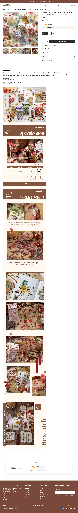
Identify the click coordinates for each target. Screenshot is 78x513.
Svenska (4, 505)
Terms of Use (68, 495)
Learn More (5, 499)
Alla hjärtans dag (10, 9)
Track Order (27, 490)
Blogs (41, 490)
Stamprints (8, 508)
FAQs (26, 496)
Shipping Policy (43, 492)
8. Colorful (51, 36)
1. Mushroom (44, 33)
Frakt (16, 69)
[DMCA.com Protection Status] (13, 508)
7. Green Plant (44, 36)
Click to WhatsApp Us (17, 497)
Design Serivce (28, 494)
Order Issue (27, 492)
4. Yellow (58, 33)
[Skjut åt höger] (35, 29)
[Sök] (69, 5)
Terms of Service (43, 496)
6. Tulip (68, 33)
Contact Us (27, 488)
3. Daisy (54, 33)
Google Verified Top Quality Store (10, 491)
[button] (44, 24)
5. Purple (63, 33)
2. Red (50, 33)
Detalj (6, 68)
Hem (4, 9)
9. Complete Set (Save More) (59, 36)
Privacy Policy (42, 498)
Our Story (42, 488)
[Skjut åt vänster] (5, 29)
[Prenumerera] (74, 493)
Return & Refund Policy (44, 494)
